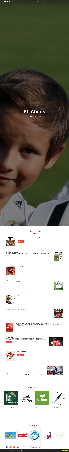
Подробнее (20, 241)
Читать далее (57, 412)
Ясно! (65, 450)
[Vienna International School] (34, 435)
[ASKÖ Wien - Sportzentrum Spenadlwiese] (22, 435)
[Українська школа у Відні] (10, 435)
